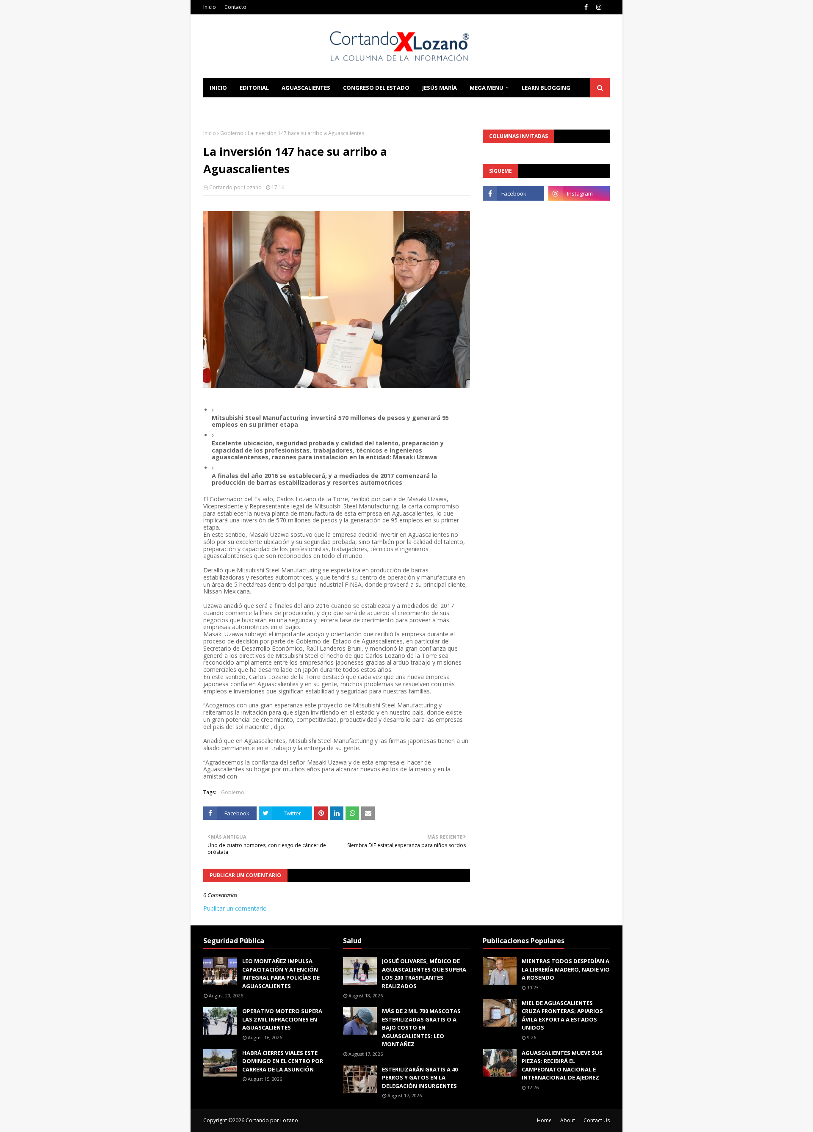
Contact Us (596, 1120)
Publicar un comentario (235, 908)
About (567, 1120)
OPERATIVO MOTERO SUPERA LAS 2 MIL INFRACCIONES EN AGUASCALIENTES (282, 1019)
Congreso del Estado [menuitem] (376, 87)
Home (544, 1120)
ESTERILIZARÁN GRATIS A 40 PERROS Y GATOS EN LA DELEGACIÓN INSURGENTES (420, 1078)
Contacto (235, 7)
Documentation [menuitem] (235, 107)
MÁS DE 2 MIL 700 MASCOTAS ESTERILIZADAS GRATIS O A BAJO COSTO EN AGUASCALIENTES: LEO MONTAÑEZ (421, 1027)
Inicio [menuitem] (218, 87)
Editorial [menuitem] (254, 87)
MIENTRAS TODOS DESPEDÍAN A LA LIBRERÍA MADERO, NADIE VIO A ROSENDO (566, 969)
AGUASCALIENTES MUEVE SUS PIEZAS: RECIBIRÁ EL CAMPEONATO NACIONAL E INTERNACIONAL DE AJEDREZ (562, 1065)
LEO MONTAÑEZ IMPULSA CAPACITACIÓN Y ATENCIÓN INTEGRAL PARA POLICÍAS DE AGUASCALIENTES (281, 973)
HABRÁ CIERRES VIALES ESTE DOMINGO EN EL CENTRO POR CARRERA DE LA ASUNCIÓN (282, 1061)
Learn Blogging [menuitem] (546, 87)
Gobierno (231, 133)
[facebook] (586, 7)
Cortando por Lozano (235, 187)
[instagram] (598, 7)
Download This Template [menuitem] (318, 107)
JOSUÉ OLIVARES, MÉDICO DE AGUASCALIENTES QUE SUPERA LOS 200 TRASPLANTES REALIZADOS (424, 973)
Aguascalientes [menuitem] (306, 87)
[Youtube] (513, 212)
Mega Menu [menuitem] (486, 87)
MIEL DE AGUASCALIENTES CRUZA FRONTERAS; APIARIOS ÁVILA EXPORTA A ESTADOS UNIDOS (562, 1015)
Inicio (209, 7)
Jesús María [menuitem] (439, 87)
